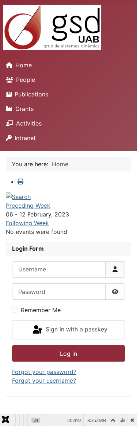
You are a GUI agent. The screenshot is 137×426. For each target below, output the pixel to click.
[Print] (20, 181)
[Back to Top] (124, 412)
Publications (31, 94)
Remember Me (41, 310)
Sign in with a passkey (75, 329)
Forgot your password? (44, 371)
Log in (68, 353)
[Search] (18, 196)
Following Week (27, 223)
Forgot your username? (44, 380)
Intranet (25, 138)
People (25, 79)
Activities (29, 123)
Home (23, 65)
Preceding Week (28, 205)
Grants (24, 108)
